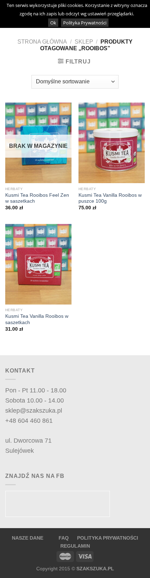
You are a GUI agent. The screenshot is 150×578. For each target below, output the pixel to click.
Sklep (84, 42)
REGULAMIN (75, 546)
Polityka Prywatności (84, 23)
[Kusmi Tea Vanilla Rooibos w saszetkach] (38, 264)
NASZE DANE (27, 538)
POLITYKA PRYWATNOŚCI (107, 538)
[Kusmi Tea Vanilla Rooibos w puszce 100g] (111, 143)
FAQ (64, 538)
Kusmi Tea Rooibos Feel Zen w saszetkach (37, 198)
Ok (53, 23)
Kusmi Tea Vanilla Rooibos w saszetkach (36, 319)
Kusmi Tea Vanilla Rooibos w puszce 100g (110, 198)
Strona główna (42, 42)
